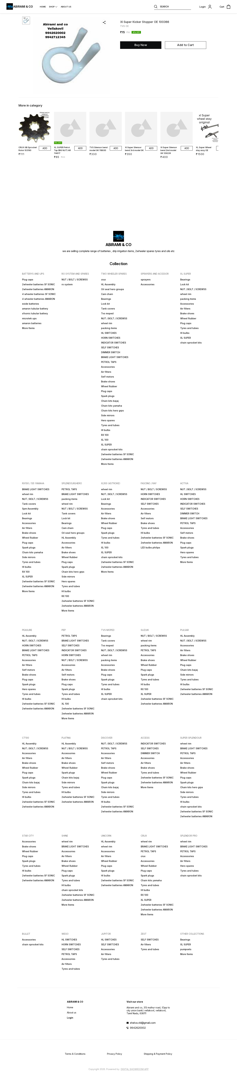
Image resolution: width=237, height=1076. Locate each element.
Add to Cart (185, 45)
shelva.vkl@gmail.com (143, 1022)
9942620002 (138, 1027)
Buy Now (140, 45)
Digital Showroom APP (135, 1069)
